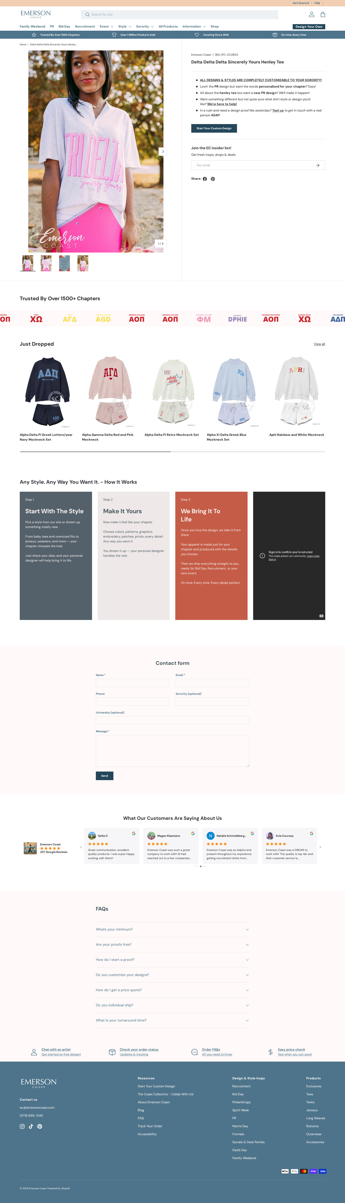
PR (52, 26)
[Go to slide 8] (206, 866)
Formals (238, 1134)
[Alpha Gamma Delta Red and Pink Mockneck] (110, 391)
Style (122, 26)
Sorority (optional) (188, 694)
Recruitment (85, 26)
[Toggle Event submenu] (112, 26)
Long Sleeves (315, 1118)
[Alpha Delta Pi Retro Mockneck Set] (172, 391)
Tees (309, 1094)
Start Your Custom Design (214, 128)
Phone (100, 694)
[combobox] (179, 14)
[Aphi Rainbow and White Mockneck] (297, 391)
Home (23, 44)
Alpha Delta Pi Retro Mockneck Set (172, 435)
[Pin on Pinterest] (213, 179)
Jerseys (312, 1110)
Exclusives (313, 1086)
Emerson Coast (201, 54)
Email (179, 675)
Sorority (142, 26)
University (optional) (110, 712)
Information (192, 26)
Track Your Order (150, 1126)
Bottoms (312, 1126)
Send (104, 776)
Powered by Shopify (58, 1188)
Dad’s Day (239, 1150)
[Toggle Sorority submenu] (152, 26)
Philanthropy (241, 1102)
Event (104, 26)
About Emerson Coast (154, 1102)
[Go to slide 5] (197, 866)
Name (100, 675)
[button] (322, 14)
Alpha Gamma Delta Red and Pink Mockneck (107, 437)
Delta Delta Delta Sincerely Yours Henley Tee (54, 44)
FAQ (317, 3)
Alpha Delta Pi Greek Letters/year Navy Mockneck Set (46, 437)
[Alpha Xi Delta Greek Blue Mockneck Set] (235, 391)
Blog (141, 1110)
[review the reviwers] (133, 834)
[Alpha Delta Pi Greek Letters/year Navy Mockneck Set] (48, 391)
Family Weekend (32, 26)
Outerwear (314, 1134)
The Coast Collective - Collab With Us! (166, 1094)
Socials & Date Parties (248, 1142)
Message (101, 731)
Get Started (301, 3)
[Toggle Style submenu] (129, 26)
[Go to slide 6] (200, 866)
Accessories (315, 1142)
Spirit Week (240, 1110)
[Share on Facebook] (205, 179)
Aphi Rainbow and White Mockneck (296, 435)
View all (319, 344)
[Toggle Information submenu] (204, 26)
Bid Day (64, 26)
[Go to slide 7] (203, 866)
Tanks (310, 1102)
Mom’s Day (240, 1126)
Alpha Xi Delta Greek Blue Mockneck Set (226, 437)
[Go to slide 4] (194, 866)
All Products (168, 26)
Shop (215, 26)
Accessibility (147, 1134)
